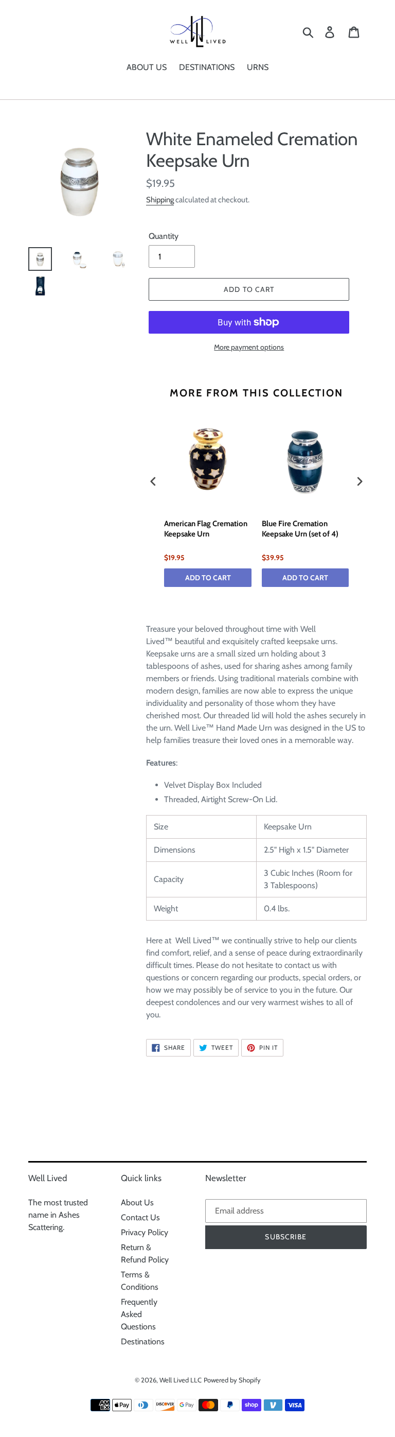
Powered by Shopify (232, 1380)
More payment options (249, 347)
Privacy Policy (144, 1232)
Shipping (160, 199)
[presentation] (153, 481)
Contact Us (140, 1217)
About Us (137, 1202)
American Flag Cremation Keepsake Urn (205, 529)
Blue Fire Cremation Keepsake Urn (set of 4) (300, 529)
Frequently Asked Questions (139, 1314)
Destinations (143, 1341)
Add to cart (208, 577)
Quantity (163, 236)
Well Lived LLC (180, 1380)
